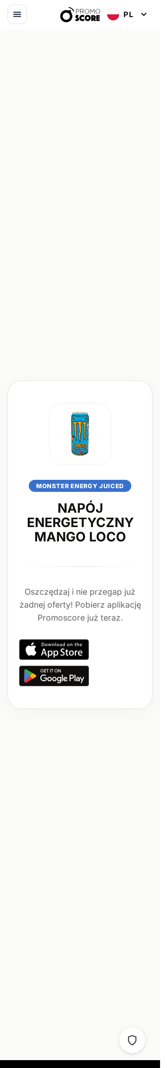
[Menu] (17, 14)
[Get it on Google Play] (54, 676)
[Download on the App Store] (54, 649)
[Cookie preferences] (132, 1040)
